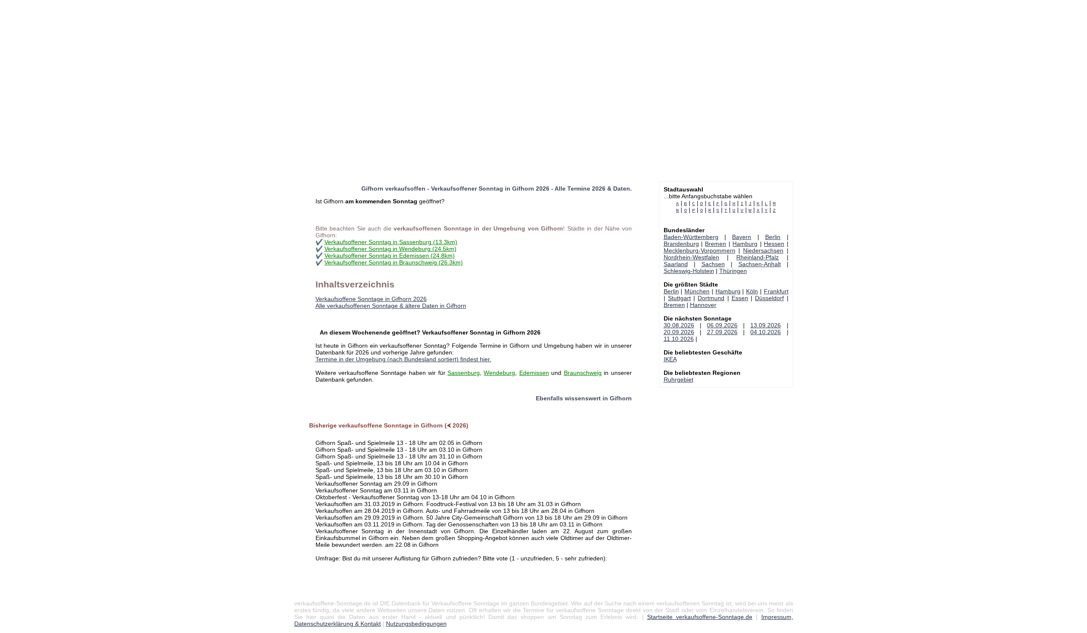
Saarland (676, 264)
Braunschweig (583, 372)
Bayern (741, 237)
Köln (752, 291)
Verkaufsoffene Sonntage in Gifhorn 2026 (371, 298)
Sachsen (713, 264)
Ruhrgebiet (678, 379)
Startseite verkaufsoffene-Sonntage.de (699, 616)
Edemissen (534, 372)
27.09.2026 (722, 332)
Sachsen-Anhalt (759, 264)
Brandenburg (681, 243)
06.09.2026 (722, 325)
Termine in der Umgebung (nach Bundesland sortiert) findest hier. (403, 359)
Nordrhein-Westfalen (691, 257)
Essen (740, 298)
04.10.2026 (765, 332)
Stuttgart (679, 298)
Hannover (703, 304)
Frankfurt (776, 291)
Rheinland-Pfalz (757, 257)
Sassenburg (464, 372)
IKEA (670, 359)
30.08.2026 (679, 325)
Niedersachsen (763, 250)
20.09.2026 (679, 332)
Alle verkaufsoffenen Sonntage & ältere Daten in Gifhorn (390, 305)
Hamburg (745, 243)
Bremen (715, 243)
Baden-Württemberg (691, 237)
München (697, 291)
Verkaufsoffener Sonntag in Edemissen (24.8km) (389, 255)
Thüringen (733, 270)
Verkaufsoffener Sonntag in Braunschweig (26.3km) (393, 262)
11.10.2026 (679, 338)
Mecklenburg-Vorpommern (699, 250)
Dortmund (711, 298)
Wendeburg (499, 372)
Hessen (774, 243)
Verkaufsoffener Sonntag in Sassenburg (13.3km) (390, 242)
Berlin (772, 237)
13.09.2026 (765, 325)
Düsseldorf (769, 298)
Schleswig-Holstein (689, 270)
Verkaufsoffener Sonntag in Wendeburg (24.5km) (390, 248)
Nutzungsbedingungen (416, 623)
